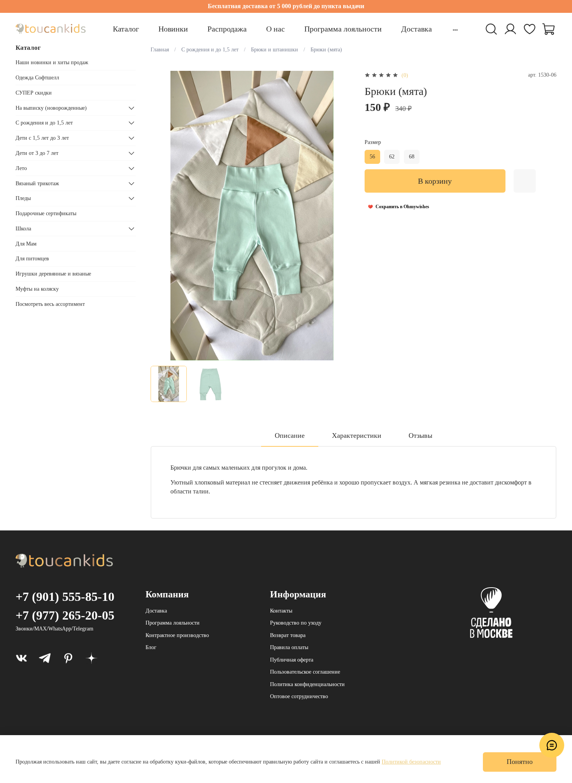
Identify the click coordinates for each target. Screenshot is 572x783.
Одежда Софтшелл (37, 78)
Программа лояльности (343, 29)
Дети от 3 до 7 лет (37, 153)
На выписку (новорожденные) (51, 108)
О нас (275, 29)
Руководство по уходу (295, 623)
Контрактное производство (177, 635)
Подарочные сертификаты (46, 213)
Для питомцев (32, 259)
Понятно (520, 761)
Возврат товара (287, 635)
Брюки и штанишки (274, 50)
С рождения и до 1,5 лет (210, 50)
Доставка (416, 29)
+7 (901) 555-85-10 (65, 597)
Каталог (126, 29)
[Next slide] (343, 215)
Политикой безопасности (411, 762)
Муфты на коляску (37, 289)
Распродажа (227, 29)
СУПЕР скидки (34, 93)
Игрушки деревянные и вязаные (53, 274)
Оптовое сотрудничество (299, 696)
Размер (373, 142)
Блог (151, 647)
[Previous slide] (161, 215)
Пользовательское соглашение (305, 672)
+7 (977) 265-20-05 (65, 615)
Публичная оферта (291, 660)
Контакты (281, 611)
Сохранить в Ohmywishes (402, 206)
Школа (23, 229)
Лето (21, 168)
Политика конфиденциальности (307, 684)
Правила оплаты (289, 647)
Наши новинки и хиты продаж (52, 62)
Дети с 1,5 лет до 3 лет (42, 138)
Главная (160, 50)
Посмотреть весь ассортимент (50, 304)
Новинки (173, 29)
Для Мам (26, 244)
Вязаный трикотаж (37, 183)
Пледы (23, 198)
